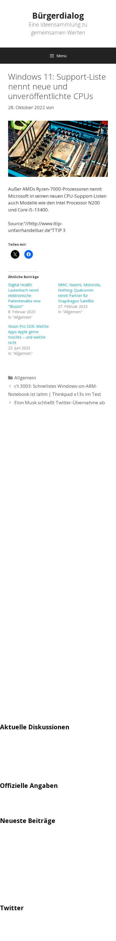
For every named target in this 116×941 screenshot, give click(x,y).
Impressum (12, 801)
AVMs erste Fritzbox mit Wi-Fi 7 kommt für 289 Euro (55, 852)
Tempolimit (12, 768)
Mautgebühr (13, 751)
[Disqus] (58, 491)
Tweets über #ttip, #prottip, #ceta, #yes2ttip (48, 924)
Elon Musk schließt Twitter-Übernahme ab (59, 402)
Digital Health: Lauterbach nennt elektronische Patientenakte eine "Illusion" (24, 295)
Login (6, 743)
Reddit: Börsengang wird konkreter (37, 860)
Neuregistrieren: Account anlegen (35, 760)
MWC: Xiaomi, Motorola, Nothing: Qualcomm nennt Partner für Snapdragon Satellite (79, 292)
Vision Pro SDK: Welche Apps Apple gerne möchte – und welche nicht (28, 334)
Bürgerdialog (58, 15)
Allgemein (25, 378)
